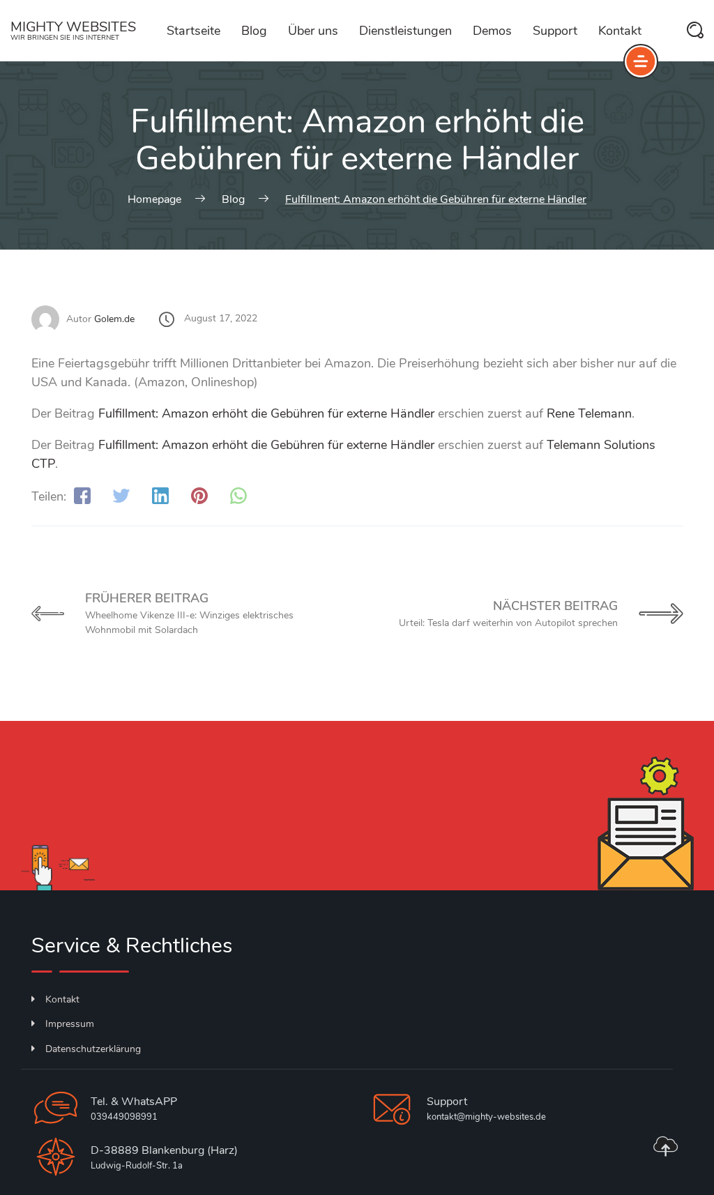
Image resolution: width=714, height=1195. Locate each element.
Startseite (193, 30)
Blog (254, 30)
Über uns (313, 30)
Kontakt (619, 30)
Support (555, 30)
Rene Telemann (589, 413)
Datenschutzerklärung (93, 1049)
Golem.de (114, 319)
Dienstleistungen (405, 30)
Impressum (69, 1023)
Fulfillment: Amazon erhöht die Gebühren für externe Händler (266, 413)
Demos (492, 30)
